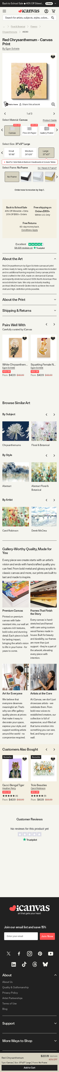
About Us (7, 981)
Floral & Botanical (18, 26)
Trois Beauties (39, 785)
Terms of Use (9, 1003)
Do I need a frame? (47, 168)
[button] (12, 130)
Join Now (47, 936)
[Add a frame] (11, 104)
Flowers (34, 26)
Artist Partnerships (12, 998)
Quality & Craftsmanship (15, 987)
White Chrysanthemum (15, 364)
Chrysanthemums (9, 32)
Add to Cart (29, 1067)
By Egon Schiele (11, 48)
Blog (4, 1008)
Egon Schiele (8, 367)
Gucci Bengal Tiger (13, 785)
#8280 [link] (25, 32)
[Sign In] (46, 11)
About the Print (13, 299)
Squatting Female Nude (44, 364)
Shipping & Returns (16, 310)
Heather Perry (9, 788)
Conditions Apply (29, 230)
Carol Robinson (38, 788)
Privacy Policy (10, 992)
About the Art (12, 259)
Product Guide (50, 120)
